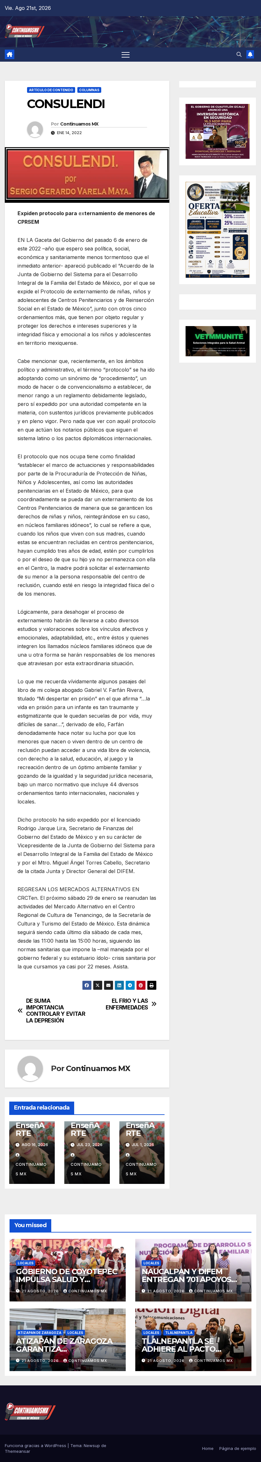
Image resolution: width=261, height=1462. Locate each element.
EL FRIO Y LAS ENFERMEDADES (127, 1004)
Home (208, 1448)
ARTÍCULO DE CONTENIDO (51, 90)
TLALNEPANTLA (179, 1333)
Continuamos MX (79, 124)
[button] (239, 54)
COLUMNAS (89, 90)
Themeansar (17, 1451)
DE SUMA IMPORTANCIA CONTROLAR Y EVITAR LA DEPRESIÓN (55, 1011)
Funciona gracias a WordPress (36, 1445)
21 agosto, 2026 (41, 1291)
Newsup (92, 1445)
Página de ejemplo (237, 1448)
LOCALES (25, 1263)
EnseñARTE (30, 1129)
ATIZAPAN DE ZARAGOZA (39, 1333)
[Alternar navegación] (125, 54)
